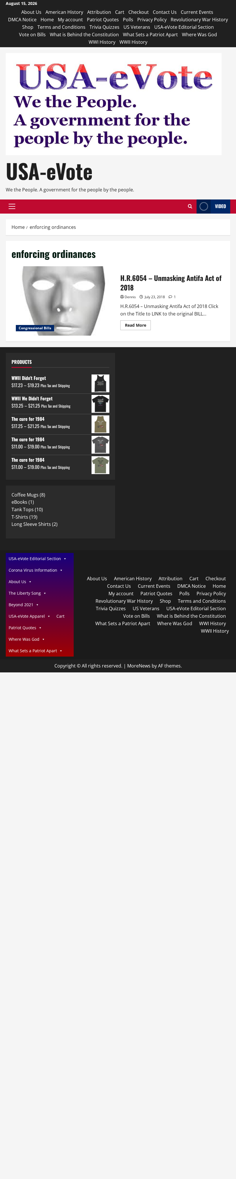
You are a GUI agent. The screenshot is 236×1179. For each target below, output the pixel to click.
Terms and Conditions (61, 27)
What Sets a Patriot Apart (150, 34)
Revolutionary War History (199, 19)
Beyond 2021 (21, 604)
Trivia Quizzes (104, 27)
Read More (138, 326)
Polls (128, 19)
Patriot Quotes (103, 19)
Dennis (130, 296)
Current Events (197, 12)
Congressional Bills (35, 328)
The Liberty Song (25, 593)
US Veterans (136, 27)
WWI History (102, 42)
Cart (119, 12)
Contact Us (165, 12)
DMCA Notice (22, 19)
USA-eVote (49, 170)
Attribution (99, 12)
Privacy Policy (152, 19)
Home (47, 19)
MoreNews (139, 666)
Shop (27, 27)
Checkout (138, 12)
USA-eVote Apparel (27, 616)
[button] (12, 206)
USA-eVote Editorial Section (184, 27)
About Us (31, 12)
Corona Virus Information (33, 570)
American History (64, 12)
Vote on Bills (32, 34)
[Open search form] (190, 206)
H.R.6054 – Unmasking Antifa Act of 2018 (64, 301)
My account (70, 19)
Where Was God (199, 34)
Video (220, 206)
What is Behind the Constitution (84, 34)
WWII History (133, 42)
